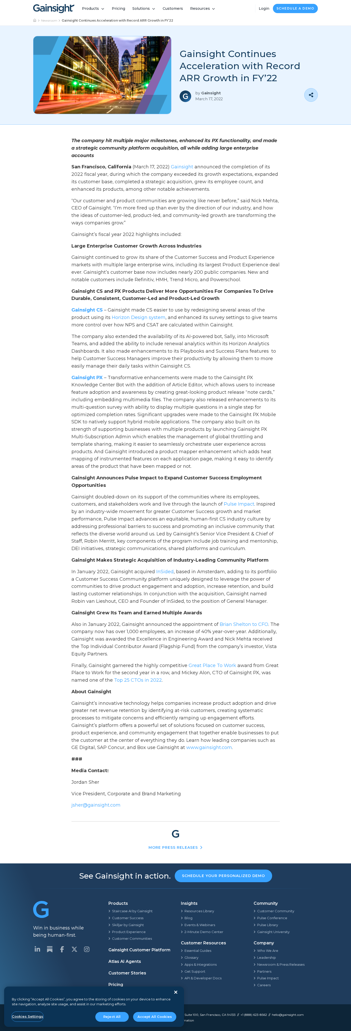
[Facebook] (62, 949)
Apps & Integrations (200, 964)
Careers (264, 985)
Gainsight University (273, 932)
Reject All (112, 1017)
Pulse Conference (272, 918)
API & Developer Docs (202, 978)
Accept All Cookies (154, 1017)
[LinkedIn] (37, 949)
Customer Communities (132, 938)
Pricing (118, 8)
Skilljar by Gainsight (128, 925)
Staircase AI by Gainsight (132, 911)
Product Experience (129, 932)
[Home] (35, 20)
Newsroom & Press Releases (280, 964)
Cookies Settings (27, 1016)
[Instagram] (86, 949)
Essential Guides (197, 950)
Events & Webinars (199, 925)
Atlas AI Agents (124, 961)
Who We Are (267, 950)
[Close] (175, 992)
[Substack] (49, 949)
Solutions (141, 8)
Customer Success (127, 918)
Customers (173, 8)
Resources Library (199, 911)
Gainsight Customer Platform (139, 949)
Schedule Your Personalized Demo (223, 875)
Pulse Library (267, 925)
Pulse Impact (268, 978)
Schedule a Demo (295, 8)
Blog (188, 918)
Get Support (194, 971)
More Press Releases (173, 847)
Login (264, 8)
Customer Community (275, 911)
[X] (74, 949)
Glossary (191, 957)
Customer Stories (127, 973)
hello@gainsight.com (288, 1015)
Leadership (266, 957)
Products (90, 8)
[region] (94, 1007)
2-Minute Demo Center (203, 932)
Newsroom (49, 20)
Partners (264, 971)
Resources (200, 8)
